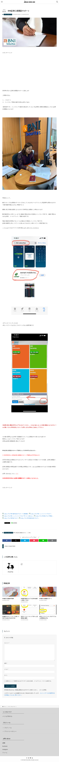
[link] (22, 564)
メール (6, 669)
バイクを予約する (7, 716)
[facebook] (26, 758)
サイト (5, 675)
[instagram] (28, 758)
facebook (4, 746)
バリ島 (29, 532)
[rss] (32, 758)
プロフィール (8, 727)
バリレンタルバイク (8, 14)
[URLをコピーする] (52, 540)
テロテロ (10, 572)
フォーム (4, 752)
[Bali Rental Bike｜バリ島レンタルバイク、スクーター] (29, 2)
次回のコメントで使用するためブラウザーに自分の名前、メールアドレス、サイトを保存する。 (29, 681)
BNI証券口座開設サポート (20, 532)
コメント (6, 643)
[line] (30, 758)
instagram (5, 749)
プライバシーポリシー (10, 731)
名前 (5, 663)
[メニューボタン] (2, 2)
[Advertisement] (29, 67)
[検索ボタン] (57, 2)
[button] (6, 540)
